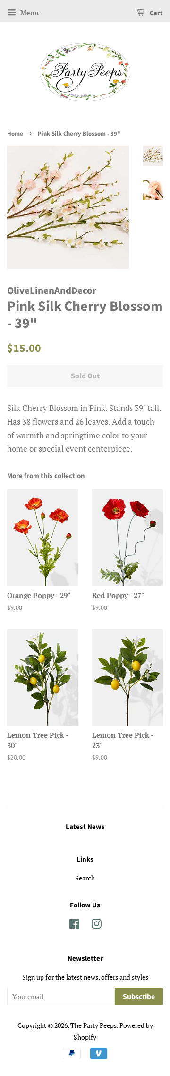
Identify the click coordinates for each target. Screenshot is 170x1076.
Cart (155, 13)
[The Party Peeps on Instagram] (96, 925)
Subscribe (139, 996)
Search (85, 877)
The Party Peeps (93, 1025)
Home (15, 133)
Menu (28, 12)
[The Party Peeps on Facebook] (74, 925)
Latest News (85, 827)
